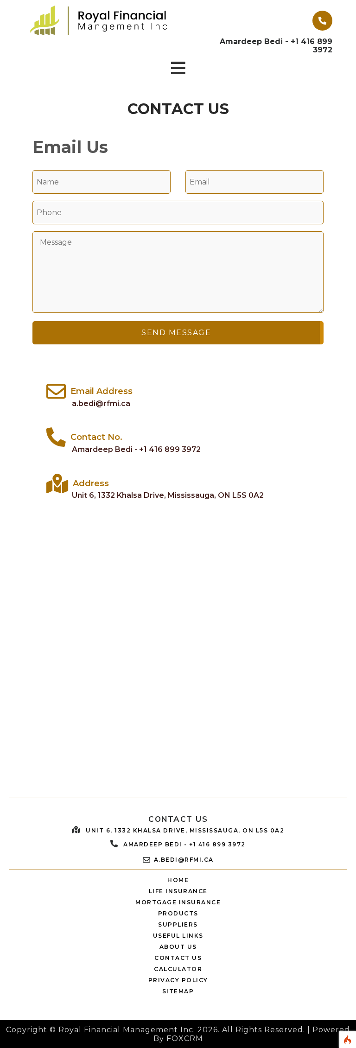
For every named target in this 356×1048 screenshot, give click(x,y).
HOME (178, 880)
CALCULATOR (178, 968)
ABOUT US (178, 946)
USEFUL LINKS (178, 935)
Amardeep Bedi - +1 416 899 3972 (136, 449)
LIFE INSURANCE (178, 891)
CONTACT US (178, 957)
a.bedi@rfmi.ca (101, 403)
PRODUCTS (178, 913)
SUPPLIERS (178, 924)
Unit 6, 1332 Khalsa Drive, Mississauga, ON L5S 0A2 (168, 495)
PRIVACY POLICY (178, 980)
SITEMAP (178, 991)
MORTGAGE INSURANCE (178, 902)
